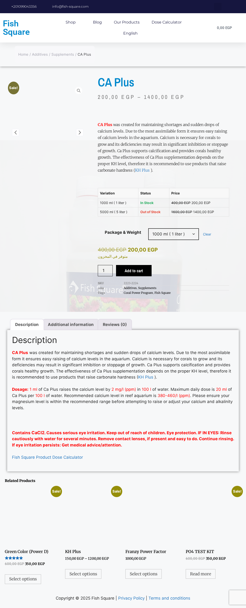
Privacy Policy (131, 598)
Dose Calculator (167, 22)
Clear (207, 234)
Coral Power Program (138, 293)
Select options (23, 579)
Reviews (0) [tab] (115, 324)
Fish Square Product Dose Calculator (47, 457)
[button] (217, 6)
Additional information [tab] (71, 324)
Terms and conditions (169, 598)
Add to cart (134, 270)
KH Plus (142, 170)
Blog (97, 22)
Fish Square (16, 28)
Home (23, 54)
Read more (200, 574)
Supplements (62, 54)
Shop (71, 22)
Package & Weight (123, 232)
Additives (40, 54)
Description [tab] (27, 324)
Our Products (127, 22)
